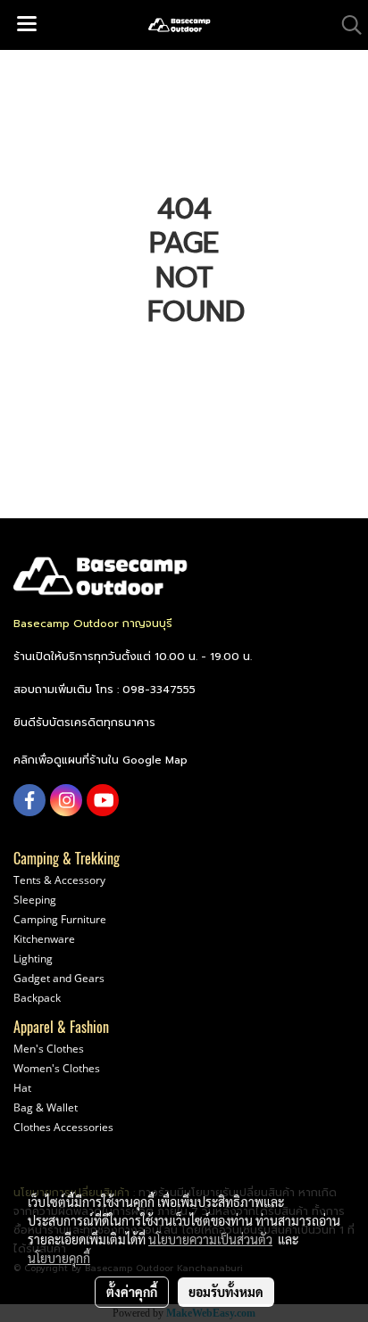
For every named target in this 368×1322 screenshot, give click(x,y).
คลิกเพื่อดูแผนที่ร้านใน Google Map (100, 760)
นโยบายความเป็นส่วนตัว (210, 1239)
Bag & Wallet (45, 1107)
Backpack (37, 997)
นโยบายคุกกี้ (59, 1258)
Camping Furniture (59, 919)
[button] (346, 25)
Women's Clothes (56, 1068)
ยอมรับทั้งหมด (225, 1292)
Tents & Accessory (59, 880)
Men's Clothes (48, 1048)
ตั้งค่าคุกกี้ (131, 1292)
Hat (22, 1087)
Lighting (33, 958)
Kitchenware (44, 938)
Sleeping (34, 899)
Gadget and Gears (59, 978)
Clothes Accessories (63, 1127)
